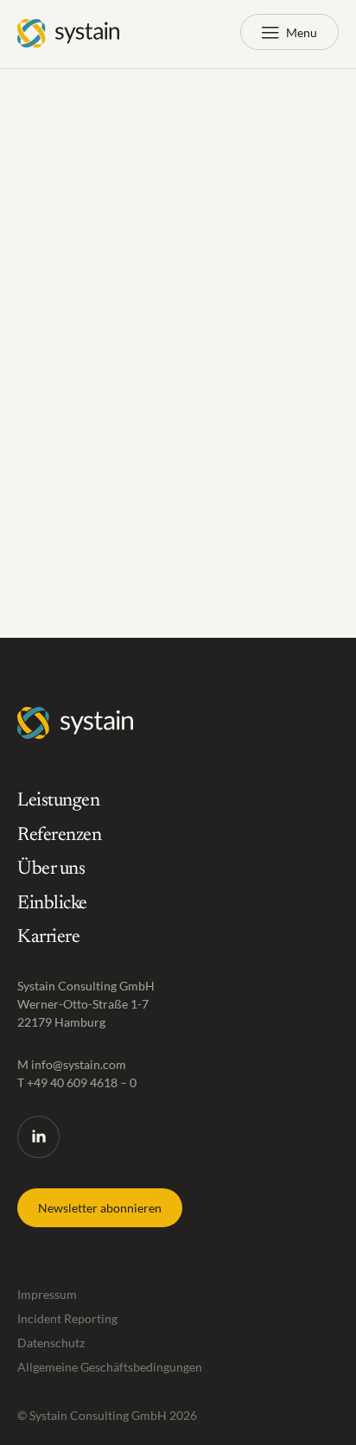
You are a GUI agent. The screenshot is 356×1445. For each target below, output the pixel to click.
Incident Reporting (67, 1318)
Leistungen (58, 801)
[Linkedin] (38, 1137)
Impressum (47, 1294)
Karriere (48, 938)
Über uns (51, 870)
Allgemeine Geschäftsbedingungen (109, 1366)
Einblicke (52, 903)
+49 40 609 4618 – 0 (82, 1082)
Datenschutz (51, 1342)
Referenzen (59, 835)
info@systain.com (78, 1064)
